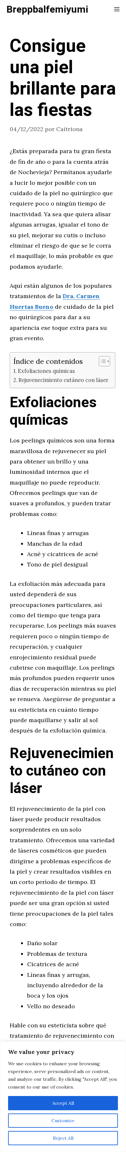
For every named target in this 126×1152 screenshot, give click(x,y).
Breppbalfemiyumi (47, 10)
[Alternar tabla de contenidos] (101, 361)
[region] (63, 1096)
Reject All (63, 1138)
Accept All (63, 1103)
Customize (63, 1121)
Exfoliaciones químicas (46, 371)
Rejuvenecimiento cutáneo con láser (63, 380)
